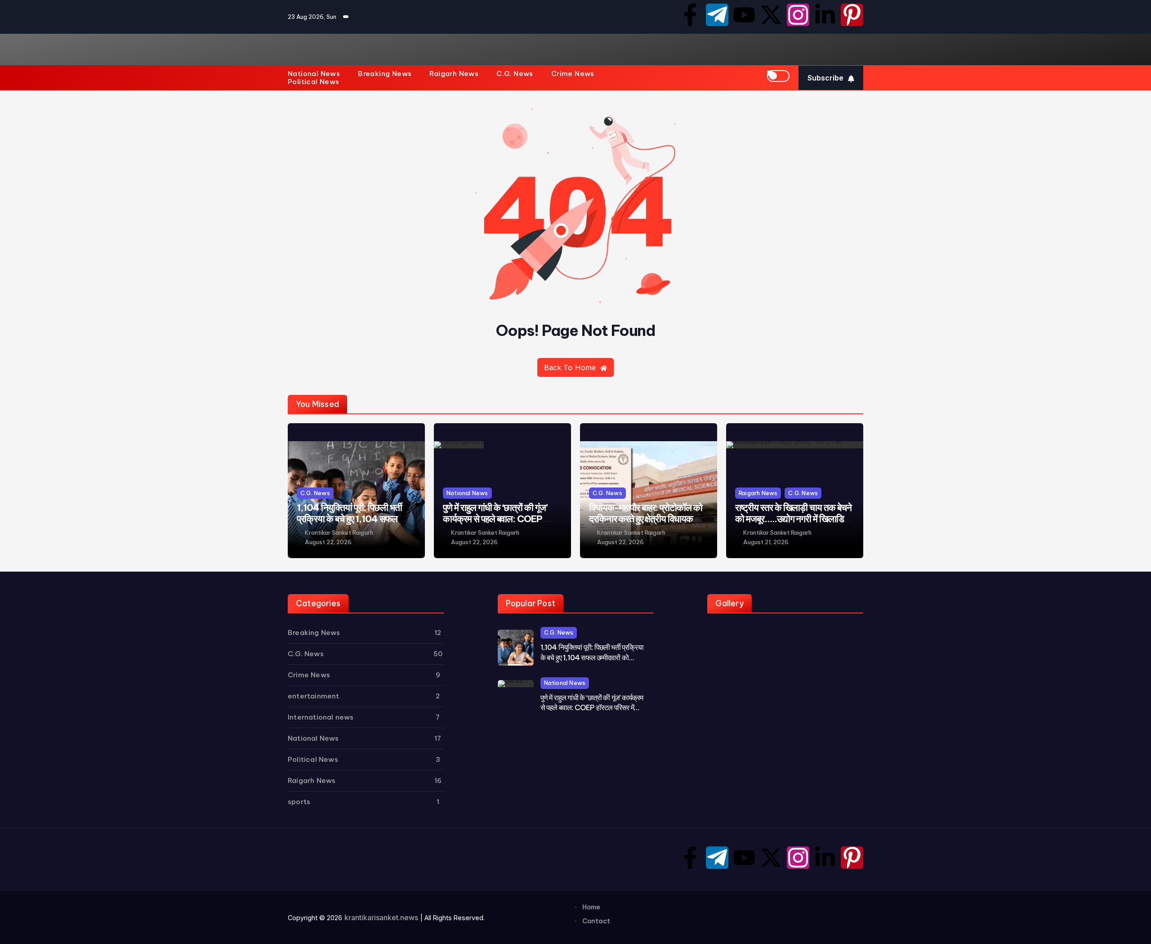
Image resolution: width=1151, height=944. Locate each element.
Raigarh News (453, 74)
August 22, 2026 (328, 542)
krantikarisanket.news (381, 917)
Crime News (572, 74)
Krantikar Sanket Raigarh (339, 532)
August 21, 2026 (766, 542)
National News (314, 74)
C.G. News (514, 74)
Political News (313, 82)
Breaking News (384, 74)
